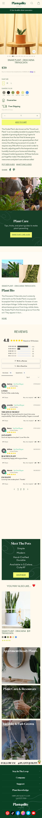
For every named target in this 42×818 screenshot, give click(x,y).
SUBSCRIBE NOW (23, 12)
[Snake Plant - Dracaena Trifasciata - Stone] (3, 637)
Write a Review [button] (22, 361)
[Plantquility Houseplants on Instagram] (23, 813)
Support (20, 783)
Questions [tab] (19, 373)
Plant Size (5, 79)
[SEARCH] (31, 3)
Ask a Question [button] (22, 366)
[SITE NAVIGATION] (3, 3)
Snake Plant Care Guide (21, 234)
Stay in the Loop (20, 771)
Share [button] (6, 397)
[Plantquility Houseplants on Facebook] (18, 813)
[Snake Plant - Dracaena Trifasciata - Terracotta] (11, 637)
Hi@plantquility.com (21, 796)
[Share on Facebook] (10, 170)
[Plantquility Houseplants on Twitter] (28, 813)
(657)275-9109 (21, 798)
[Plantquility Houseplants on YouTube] (33, 813)
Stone (4, 92)
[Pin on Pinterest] (14, 170)
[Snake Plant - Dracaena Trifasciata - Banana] (13, 637)
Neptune (27, 92)
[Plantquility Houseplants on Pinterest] (7, 813)
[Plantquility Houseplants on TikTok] (13, 813)
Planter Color (7, 88)
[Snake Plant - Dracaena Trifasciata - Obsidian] (5, 637)
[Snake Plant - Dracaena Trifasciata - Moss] (8, 637)
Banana (22, 92)
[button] (36, 397)
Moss (13, 92)
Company (20, 777)
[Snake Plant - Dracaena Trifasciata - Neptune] (16, 637)
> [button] (27, 489)
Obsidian (8, 92)
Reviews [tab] (5, 373)
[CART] (37, 3)
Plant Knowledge (20, 789)
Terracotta (18, 92)
